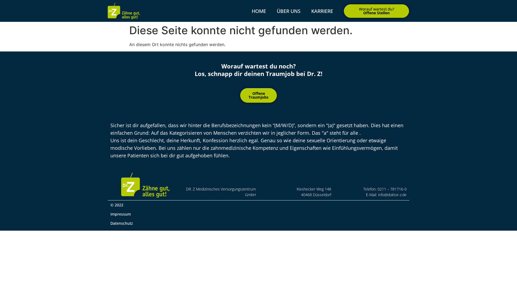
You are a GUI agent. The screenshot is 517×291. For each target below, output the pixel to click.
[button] (376, 11)
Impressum (120, 214)
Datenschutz (121, 223)
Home (259, 11)
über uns (289, 11)
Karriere (322, 11)
